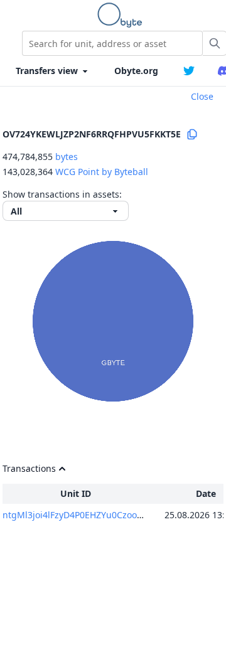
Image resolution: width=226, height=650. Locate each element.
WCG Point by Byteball (101, 172)
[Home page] (122, 15)
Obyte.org (136, 71)
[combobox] (112, 43)
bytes (66, 156)
